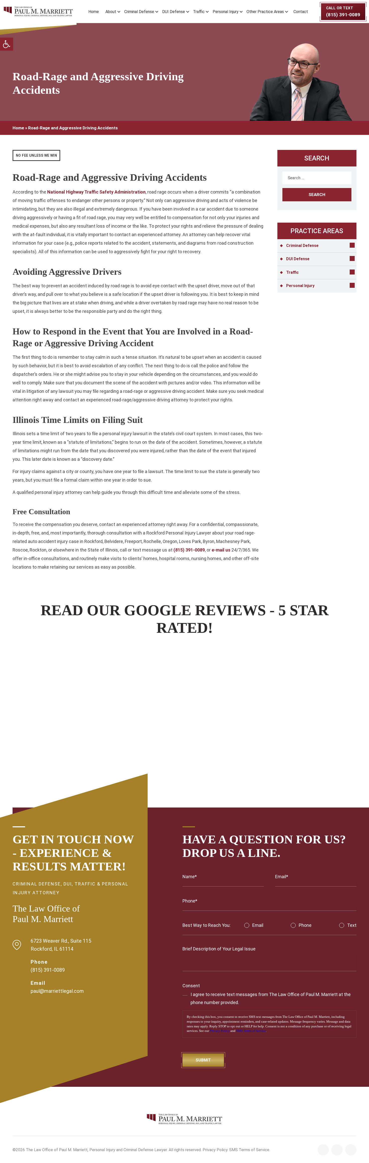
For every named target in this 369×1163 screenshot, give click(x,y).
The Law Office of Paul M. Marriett (57, 1149)
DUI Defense (173, 11)
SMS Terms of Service (251, 1031)
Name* (189, 876)
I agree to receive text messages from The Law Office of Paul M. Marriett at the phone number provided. (271, 998)
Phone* (189, 901)
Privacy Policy (220, 1031)
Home (93, 11)
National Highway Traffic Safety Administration (96, 192)
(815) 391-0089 (189, 550)
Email (257, 925)
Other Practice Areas (265, 11)
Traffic (199, 11)
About (110, 11)
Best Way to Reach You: (206, 925)
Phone (305, 925)
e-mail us (221, 550)
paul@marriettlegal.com (57, 991)
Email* (281, 876)
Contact (300, 11)
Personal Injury (225, 11)
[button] (6, 44)
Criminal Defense (139, 11)
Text (351, 925)
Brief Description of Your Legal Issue (219, 948)
